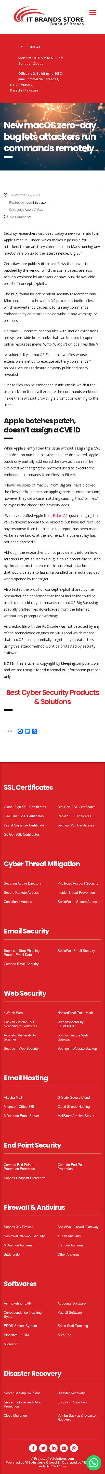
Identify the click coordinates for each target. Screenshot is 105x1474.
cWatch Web (13, 1013)
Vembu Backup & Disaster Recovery (77, 1418)
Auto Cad (64, 1335)
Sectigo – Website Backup (77, 1048)
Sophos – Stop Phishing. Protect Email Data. (22, 953)
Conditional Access (18, 902)
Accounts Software (72, 1303)
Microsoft (11, 1344)
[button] (93, 1462)
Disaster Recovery (71, 1393)
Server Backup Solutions (22, 1393)
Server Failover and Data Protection (22, 1404)
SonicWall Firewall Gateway (78, 1227)
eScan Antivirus (69, 1236)
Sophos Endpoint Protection (24, 1178)
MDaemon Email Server (21, 1116)
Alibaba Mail (13, 1097)
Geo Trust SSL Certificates (24, 816)
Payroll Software (70, 1312)
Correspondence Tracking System (23, 1315)
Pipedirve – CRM (16, 1335)
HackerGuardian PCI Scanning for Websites (20, 1024)
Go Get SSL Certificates (22, 834)
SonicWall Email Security (76, 951)
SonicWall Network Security (24, 1236)
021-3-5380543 (29, 47)
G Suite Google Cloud (74, 1097)
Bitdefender (12, 1254)
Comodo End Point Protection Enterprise (19, 1167)
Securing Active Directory (22, 883)
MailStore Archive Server (76, 1116)
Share (8, 731)
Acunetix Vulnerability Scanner (20, 1037)
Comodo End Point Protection (71, 1167)
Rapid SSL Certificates (74, 816)
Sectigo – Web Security (21, 1048)
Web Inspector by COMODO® (71, 1024)
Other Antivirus (69, 1254)
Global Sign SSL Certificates (25, 807)
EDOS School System (20, 1326)
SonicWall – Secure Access (78, 902)
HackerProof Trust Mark (75, 1013)
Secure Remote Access (21, 892)
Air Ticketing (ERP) (18, 1303)
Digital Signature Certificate (24, 825)
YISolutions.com (62, 1458)
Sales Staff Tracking (73, 1326)
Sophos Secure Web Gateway (73, 1037)
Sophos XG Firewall (18, 1227)
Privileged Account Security (78, 883)
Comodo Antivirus (71, 1245)
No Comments (21, 217)
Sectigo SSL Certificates (76, 825)
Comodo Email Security (21, 964)
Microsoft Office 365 (19, 1107)
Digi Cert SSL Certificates (77, 807)
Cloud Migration (15, 1415)
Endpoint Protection (72, 1402)
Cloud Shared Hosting (74, 1107)
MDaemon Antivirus (18, 1245)
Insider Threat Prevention (76, 892)
